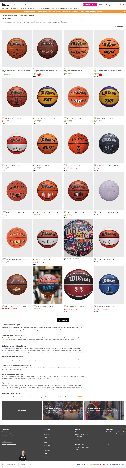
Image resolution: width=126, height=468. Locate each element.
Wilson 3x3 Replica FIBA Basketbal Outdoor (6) (103, 118)
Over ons (77, 431)
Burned (65, 164)
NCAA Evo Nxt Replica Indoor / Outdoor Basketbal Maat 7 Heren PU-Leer (109, 70)
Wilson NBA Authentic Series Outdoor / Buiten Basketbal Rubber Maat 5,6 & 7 (16, 71)
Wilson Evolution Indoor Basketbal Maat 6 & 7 (73, 70)
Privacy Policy (47, 437)
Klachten (46, 453)
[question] (113, 4)
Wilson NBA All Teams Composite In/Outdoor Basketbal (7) (106, 165)
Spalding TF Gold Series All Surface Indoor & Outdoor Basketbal (15, 259)
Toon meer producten (63, 320)
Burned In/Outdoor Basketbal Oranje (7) (72, 165)
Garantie (46, 448)
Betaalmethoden (48, 440)
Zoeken (75, 4)
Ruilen (45, 442)
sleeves (4, 397)
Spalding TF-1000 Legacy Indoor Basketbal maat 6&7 (13, 212)
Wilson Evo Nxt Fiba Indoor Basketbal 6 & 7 (41, 165)
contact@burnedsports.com (9, 444)
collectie (7, 339)
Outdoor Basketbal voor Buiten (27, 15)
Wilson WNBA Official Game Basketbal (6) (41, 259)
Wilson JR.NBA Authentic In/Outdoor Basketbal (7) (74, 212)
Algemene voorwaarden (50, 431)
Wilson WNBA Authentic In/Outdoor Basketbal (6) (104, 259)
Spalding (65, 117)
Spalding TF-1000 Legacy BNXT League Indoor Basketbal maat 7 (46, 306)
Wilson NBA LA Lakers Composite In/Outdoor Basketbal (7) (14, 306)
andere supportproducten (14, 397)
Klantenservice (47, 429)
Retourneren (47, 445)
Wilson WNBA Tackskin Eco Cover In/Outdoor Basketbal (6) (106, 212)
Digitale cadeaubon (44, 8)
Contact (77, 439)
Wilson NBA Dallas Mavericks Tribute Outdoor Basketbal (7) (106, 306)
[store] (109, 4)
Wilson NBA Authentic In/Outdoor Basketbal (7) (11, 118)
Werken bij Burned (79, 444)
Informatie (77, 429)
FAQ (76, 442)
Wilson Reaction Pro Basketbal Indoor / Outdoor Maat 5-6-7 (45, 70)
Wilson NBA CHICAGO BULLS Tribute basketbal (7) (74, 306)
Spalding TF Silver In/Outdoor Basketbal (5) (72, 118)
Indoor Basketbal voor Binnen (10, 15)
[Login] (116, 4)
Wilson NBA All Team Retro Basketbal (71, 258)
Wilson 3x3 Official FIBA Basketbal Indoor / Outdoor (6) (44, 118)
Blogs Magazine (74, 8)
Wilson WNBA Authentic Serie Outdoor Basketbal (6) (12, 165)
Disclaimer (46, 434)
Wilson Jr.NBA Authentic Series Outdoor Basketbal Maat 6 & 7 (45, 212)
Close (124, 11)
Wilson (3, 68)
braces (80, 396)
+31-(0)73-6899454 (7, 442)
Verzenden (46, 456)
